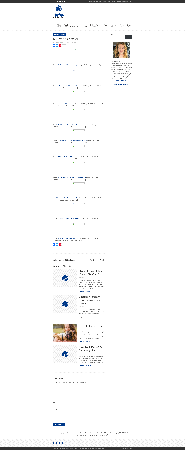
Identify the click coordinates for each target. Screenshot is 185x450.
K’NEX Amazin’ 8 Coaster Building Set (68, 65)
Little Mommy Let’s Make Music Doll (66, 86)
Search (112, 34)
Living (128, 25)
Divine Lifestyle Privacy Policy (121, 84)
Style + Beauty (96, 25)
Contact (113, 1)
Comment (56, 386)
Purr (131, 448)
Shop (59, 25)
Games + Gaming (102, 1)
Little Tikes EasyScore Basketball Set (68, 238)
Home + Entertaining (78, 26)
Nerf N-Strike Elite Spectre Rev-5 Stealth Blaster (70, 125)
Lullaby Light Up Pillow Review (64, 259)
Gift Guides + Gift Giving (93, 1)
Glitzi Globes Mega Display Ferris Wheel (67, 198)
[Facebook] (59, 1)
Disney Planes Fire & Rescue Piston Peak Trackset (72, 140)
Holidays (75, 448)
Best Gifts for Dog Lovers (91, 325)
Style (103, 448)
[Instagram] (64, 1)
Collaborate (118, 1)
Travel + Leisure (110, 25)
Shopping (63, 34)
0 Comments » (74, 42)
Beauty (99, 448)
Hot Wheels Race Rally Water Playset (68, 218)
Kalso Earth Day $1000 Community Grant (90, 348)
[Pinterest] (62, 1)
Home (130, 1)
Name (55, 403)
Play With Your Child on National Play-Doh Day (91, 272)
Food (66, 25)
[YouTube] (65, 1)
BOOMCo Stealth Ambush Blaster (66, 157)
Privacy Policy (125, 1)
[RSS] (58, 1)
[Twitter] (61, 1)
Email (55, 410)
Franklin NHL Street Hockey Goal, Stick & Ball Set (72, 178)
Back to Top (56, 448)
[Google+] (61, 443)
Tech (122, 25)
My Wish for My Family (96, 259)
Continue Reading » (85, 291)
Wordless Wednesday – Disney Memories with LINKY (90, 300)
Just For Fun (57, 34)
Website (55, 417)
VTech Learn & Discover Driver (66, 104)
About (109, 1)
